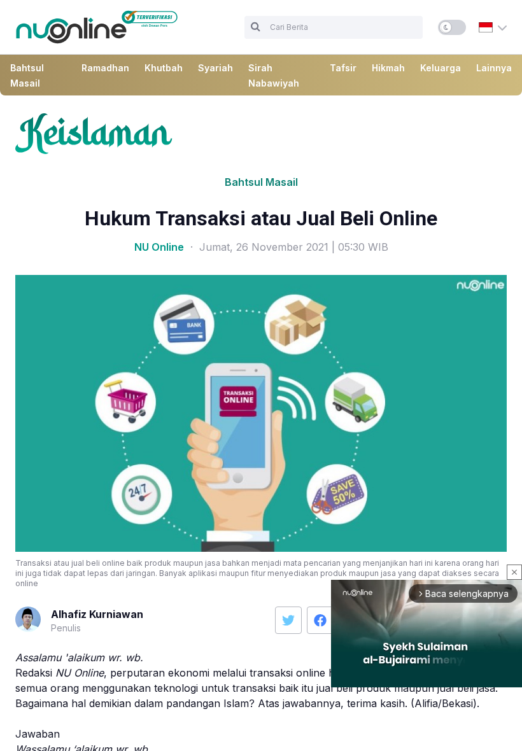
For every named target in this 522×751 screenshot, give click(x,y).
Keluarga (440, 67)
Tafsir (343, 67)
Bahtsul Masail (261, 182)
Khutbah (164, 67)
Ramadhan (105, 67)
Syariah (215, 67)
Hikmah (388, 67)
